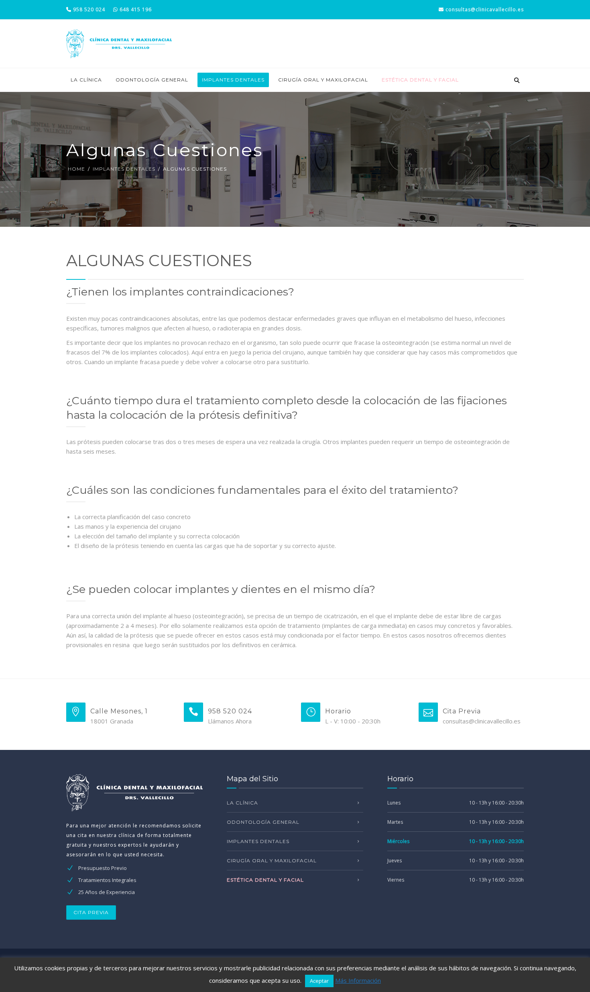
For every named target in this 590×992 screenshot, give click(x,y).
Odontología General (152, 80)
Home (76, 169)
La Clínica (86, 80)
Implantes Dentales (233, 80)
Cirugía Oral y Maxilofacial (323, 80)
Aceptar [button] (319, 980)
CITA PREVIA (91, 912)
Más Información (358, 980)
